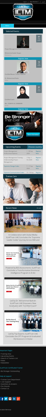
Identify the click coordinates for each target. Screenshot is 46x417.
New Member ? (34, 1)
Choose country (35, 147)
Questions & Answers (9, 384)
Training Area (6, 354)
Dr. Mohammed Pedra (12, 78)
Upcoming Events (7, 356)
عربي (43, 1)
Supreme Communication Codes (14, 172)
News (3, 360)
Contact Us (5, 388)
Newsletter (5, 363)
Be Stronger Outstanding (10, 371)
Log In (25, 1)
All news (39, 208)
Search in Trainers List (9, 358)
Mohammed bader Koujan (13, 53)
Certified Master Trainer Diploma (15, 74)
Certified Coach (9, 99)
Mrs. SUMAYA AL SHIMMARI (13, 103)
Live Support (6, 382)
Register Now (23, 58)
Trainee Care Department (10, 379)
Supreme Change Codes (11, 166)
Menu (7, 26)
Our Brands (5, 386)
